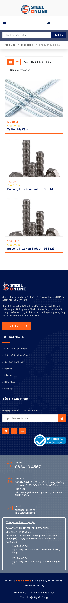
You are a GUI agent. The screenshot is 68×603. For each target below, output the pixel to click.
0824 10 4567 (28, 466)
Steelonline (23, 580)
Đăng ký (8, 388)
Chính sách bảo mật (42, 592)
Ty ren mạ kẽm (17, 129)
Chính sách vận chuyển (15, 348)
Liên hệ (8, 375)
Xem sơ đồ (20, 592)
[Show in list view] (17, 62)
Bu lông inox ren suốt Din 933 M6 (31, 248)
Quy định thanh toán (14, 362)
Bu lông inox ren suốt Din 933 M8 (31, 189)
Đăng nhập (9, 382)
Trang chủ (9, 44)
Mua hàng (27, 44)
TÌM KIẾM (58, 35)
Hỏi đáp (8, 368)
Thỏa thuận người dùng (34, 597)
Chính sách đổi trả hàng (16, 355)
